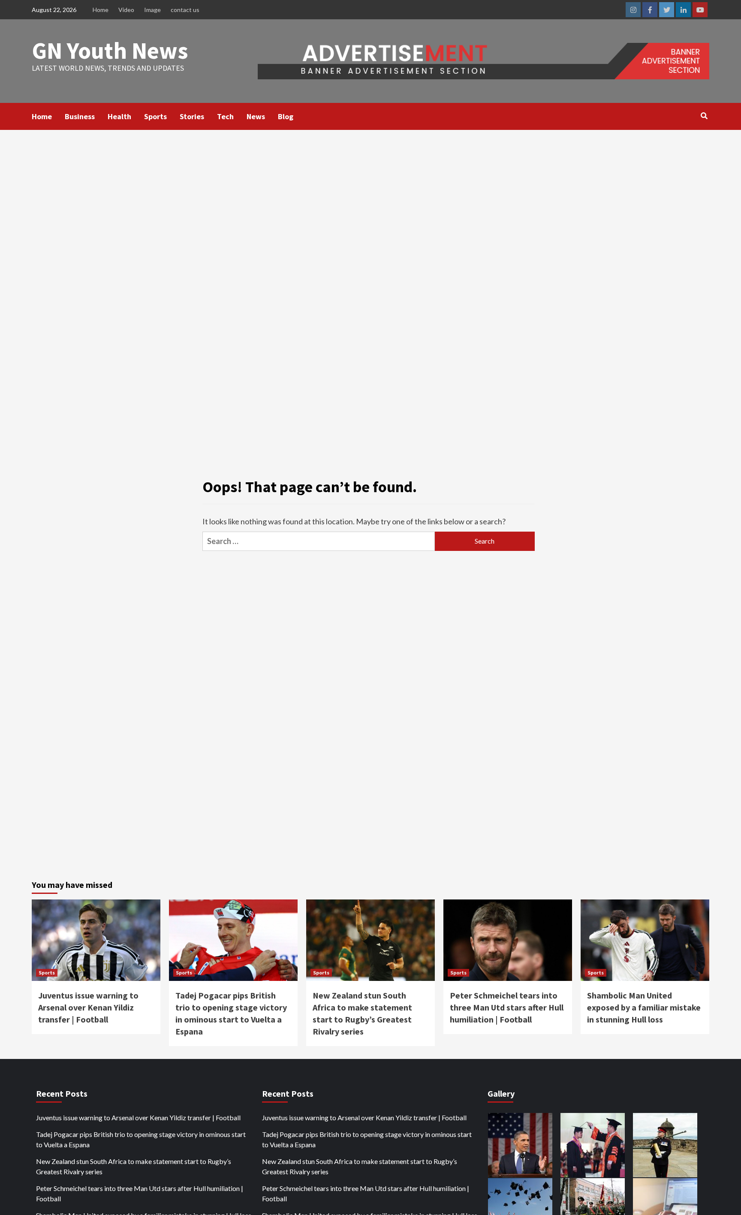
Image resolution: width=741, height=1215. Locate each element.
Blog (285, 116)
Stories (192, 116)
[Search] (704, 116)
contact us (185, 9)
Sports (155, 116)
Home (100, 9)
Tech (225, 116)
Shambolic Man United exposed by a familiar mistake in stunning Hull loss (644, 1007)
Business (80, 116)
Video (126, 9)
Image (152, 9)
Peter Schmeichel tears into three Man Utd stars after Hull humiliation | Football (506, 1007)
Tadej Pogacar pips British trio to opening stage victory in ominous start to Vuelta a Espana (141, 1139)
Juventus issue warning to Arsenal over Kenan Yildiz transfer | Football (88, 1007)
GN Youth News (110, 50)
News (256, 116)
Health (119, 116)
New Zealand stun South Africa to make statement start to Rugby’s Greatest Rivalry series (133, 1166)
